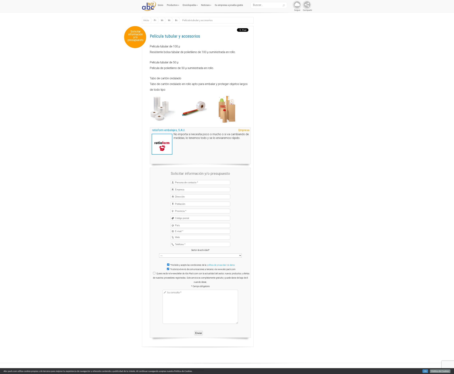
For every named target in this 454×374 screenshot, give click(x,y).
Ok (425, 371)
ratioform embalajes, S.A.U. (168, 130)
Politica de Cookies (440, 371)
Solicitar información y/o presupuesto (135, 36)
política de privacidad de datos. (221, 265)
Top (445, 365)
